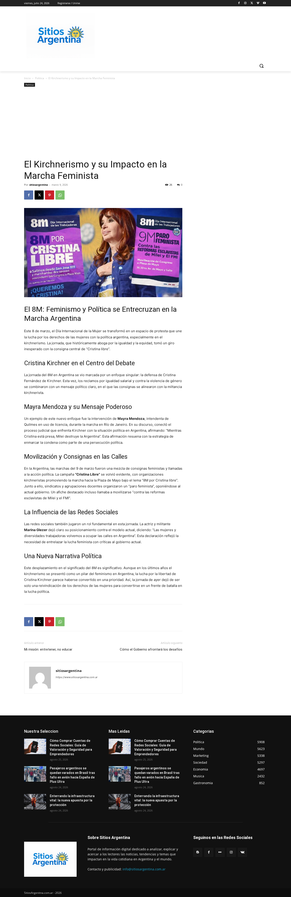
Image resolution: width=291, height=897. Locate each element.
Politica (39, 78)
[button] (261, 65)
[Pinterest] (49, 195)
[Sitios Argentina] (60, 35)
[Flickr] (220, 852)
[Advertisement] (103, 124)
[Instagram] (245, 3)
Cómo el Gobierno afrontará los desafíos (151, 649)
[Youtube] (264, 3)
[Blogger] (197, 852)
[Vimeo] (258, 3)
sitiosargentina (38, 184)
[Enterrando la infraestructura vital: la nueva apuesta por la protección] (35, 801)
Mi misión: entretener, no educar (48, 649)
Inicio (27, 78)
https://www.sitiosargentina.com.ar (77, 677)
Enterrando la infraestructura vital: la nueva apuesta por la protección (72, 800)
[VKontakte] (242, 852)
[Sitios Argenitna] (50, 859)
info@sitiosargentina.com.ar (144, 869)
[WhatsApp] (60, 195)
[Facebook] (239, 3)
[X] (251, 3)
